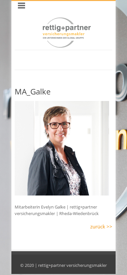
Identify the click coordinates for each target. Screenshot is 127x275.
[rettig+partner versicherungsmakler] (66, 46)
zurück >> (101, 226)
